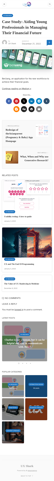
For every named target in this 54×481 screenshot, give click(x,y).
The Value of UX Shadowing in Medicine (21, 284)
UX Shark (12, 43)
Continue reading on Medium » (16, 88)
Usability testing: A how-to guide (18, 216)
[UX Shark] (27, 4)
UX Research (7, 15)
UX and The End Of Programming (19, 264)
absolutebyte (32, 470)
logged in (18, 309)
